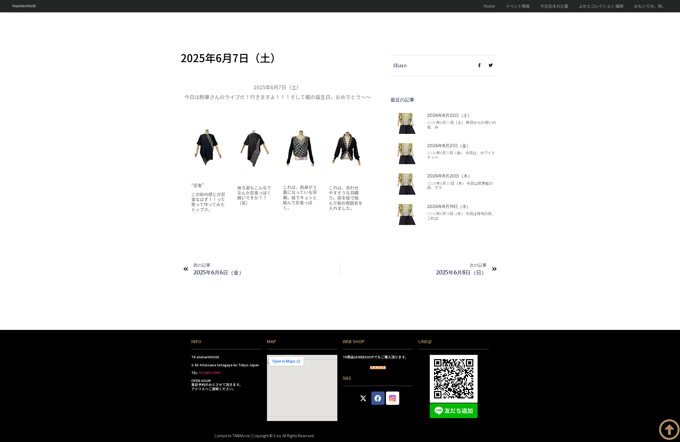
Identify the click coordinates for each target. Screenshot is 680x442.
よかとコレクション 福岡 (601, 6)
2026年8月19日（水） (449, 206)
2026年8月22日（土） (449, 115)
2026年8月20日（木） (449, 175)
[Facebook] (378, 398)
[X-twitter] (363, 398)
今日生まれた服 (554, 6)
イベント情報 (518, 6)
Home (489, 6)
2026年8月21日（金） (449, 145)
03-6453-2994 (209, 372)
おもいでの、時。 (650, 6)
